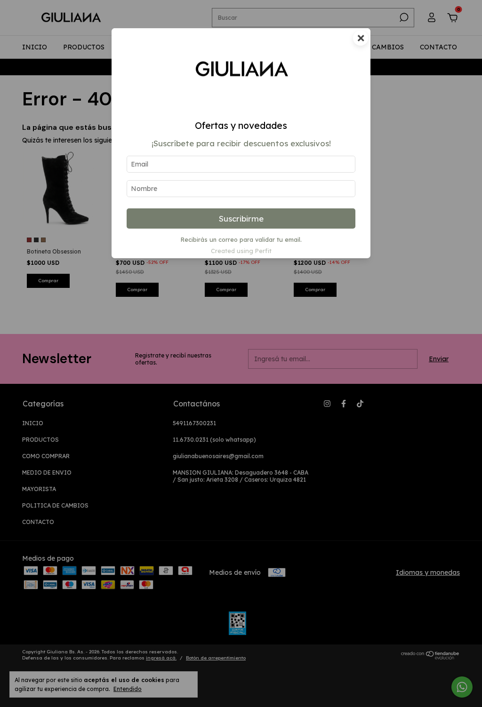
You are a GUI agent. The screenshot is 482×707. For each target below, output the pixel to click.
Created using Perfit (241, 250)
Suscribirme (241, 218)
